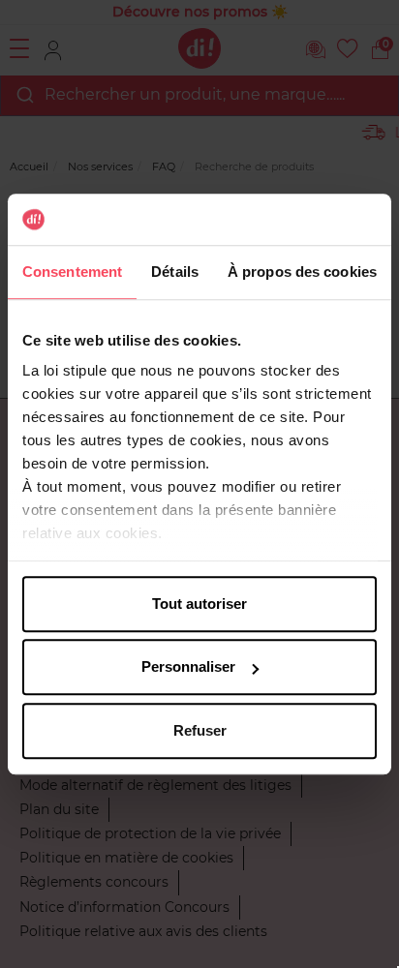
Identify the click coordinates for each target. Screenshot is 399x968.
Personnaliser (188, 666)
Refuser (200, 730)
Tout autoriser (199, 603)
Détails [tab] (175, 271)
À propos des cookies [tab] (302, 271)
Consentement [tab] (72, 271)
